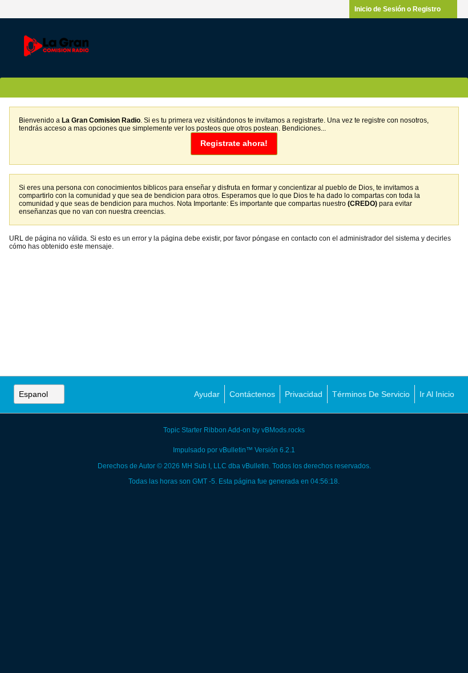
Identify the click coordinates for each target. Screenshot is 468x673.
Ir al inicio (436, 394)
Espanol (33, 394)
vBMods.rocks (283, 430)
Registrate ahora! (234, 143)
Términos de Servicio (371, 394)
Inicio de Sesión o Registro (397, 9)
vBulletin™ (236, 450)
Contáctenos (252, 394)
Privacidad (303, 394)
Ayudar (207, 394)
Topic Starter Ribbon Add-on (207, 430)
